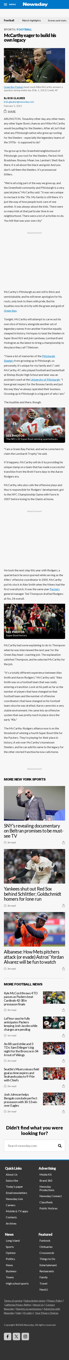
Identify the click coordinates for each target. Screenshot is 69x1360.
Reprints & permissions (29, 1308)
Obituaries (46, 1246)
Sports (9, 29)
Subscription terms (34, 1300)
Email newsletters (16, 1192)
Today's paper (14, 1186)
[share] (63, 842)
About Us (12, 1174)
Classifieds (46, 1202)
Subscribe (12, 1180)
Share (12, 111)
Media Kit (45, 1174)
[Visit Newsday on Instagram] (25, 1336)
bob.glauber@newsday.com (19, 101)
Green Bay (10, 310)
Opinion (11, 1252)
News (9, 1265)
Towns (10, 1277)
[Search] (59, 1146)
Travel (43, 1283)
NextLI (43, 1289)
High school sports (17, 1283)
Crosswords (46, 1252)
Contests (11, 1217)
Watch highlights (31, 20)
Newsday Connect (50, 1196)
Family (43, 1277)
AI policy (28, 1312)
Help (18, 1312)
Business (11, 1271)
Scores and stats (57, 20)
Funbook (44, 1240)
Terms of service (13, 1300)
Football (9, 20)
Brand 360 (45, 1180)
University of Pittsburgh (45, 379)
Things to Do (47, 1258)
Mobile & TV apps (17, 1211)
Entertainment (48, 1265)
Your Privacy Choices (46, 1312)
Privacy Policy (54, 1300)
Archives (11, 1223)
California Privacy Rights (17, 1304)
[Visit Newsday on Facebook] (7, 1336)
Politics (10, 1258)
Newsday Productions (46, 1188)
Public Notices (48, 1208)
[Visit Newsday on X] (16, 1336)
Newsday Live (14, 1198)
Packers (55, 589)
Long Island (13, 1240)
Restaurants (46, 1271)
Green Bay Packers (13, 87)
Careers (10, 1205)
